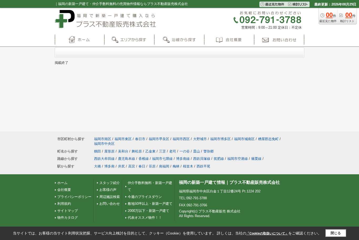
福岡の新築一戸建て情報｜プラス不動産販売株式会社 (229, 182)
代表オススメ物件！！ (145, 217)
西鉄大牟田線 (104, 159)
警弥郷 (208, 151)
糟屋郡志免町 (268, 139)
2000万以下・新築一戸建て (148, 211)
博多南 (109, 166)
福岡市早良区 (159, 139)
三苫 (162, 151)
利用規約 (64, 204)
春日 (142, 166)
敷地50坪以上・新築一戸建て (150, 204)
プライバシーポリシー (74, 197)
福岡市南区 (102, 139)
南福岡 (164, 166)
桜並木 (188, 166)
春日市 (140, 139)
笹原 (152, 166)
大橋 (97, 166)
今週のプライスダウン (145, 197)
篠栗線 (256, 159)
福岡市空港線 (237, 159)
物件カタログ (67, 217)
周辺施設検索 (109, 197)
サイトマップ (67, 211)
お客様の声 (107, 190)
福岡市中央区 (104, 144)
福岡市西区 (181, 139)
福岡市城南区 (244, 139)
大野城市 (200, 139)
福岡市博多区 (220, 139)
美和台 (123, 151)
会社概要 (64, 190)
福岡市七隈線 (162, 159)
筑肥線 (219, 159)
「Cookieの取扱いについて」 (267, 233)
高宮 (131, 166)
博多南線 (183, 159)
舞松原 (137, 151)
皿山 (196, 151)
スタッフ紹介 (109, 183)
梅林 (176, 166)
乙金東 (150, 151)
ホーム (62, 183)
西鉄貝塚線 (201, 159)
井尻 (121, 166)
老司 (172, 151)
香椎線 (144, 159)
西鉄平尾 (203, 166)
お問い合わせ (109, 204)
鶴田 (97, 151)
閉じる (336, 233)
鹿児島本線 (126, 159)
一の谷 (185, 151)
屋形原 (109, 151)
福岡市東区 (123, 139)
